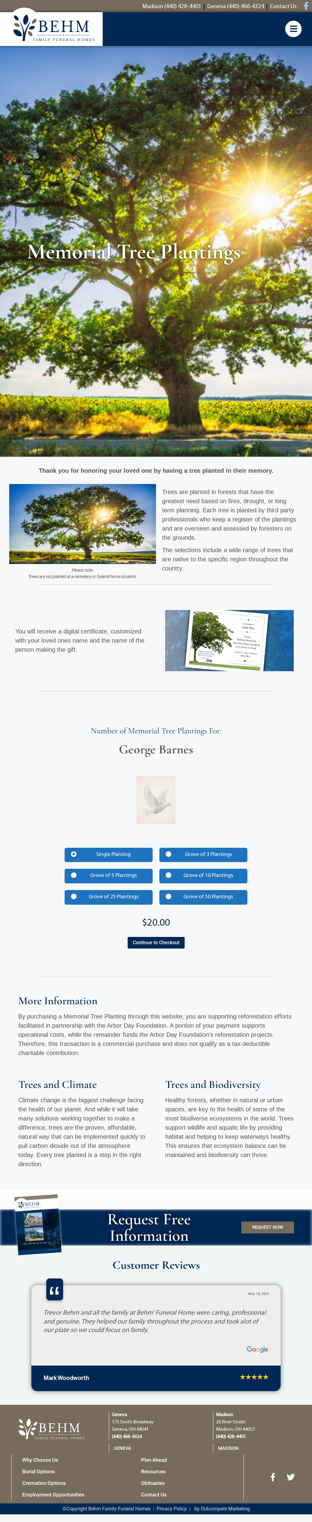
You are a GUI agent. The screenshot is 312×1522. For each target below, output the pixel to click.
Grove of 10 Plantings (208, 875)
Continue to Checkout (156, 942)
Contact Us (154, 1495)
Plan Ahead (154, 1460)
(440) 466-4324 (127, 1436)
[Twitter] (291, 1477)
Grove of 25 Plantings (113, 897)
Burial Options (38, 1471)
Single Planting (113, 854)
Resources (153, 1471)
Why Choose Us (40, 1460)
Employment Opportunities (53, 1495)
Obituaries (153, 1483)
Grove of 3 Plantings (208, 854)
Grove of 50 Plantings (208, 897)
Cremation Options (44, 1483)
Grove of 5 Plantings (113, 875)
